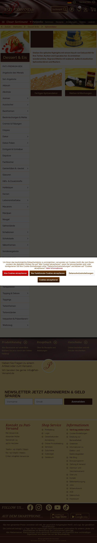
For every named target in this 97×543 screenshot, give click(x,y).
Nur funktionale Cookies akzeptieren (48, 273)
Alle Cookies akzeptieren (15, 273)
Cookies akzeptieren (48, 280)
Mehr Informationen (54, 268)
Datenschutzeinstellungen (81, 273)
